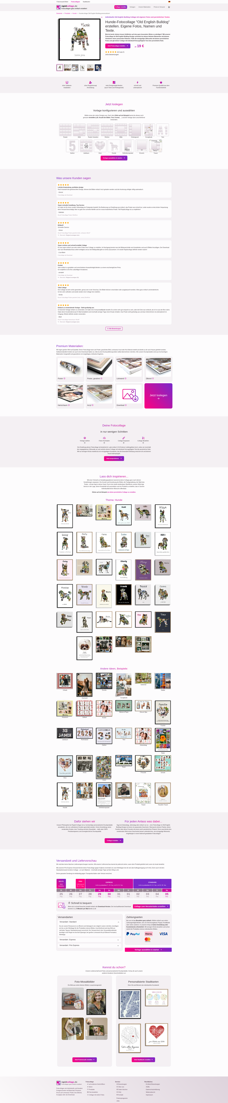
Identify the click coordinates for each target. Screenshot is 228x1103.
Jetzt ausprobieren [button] (112, 458)
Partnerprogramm (122, 1098)
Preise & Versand (159, 7)
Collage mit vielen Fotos (96, 1095)
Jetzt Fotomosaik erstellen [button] (84, 1059)
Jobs (118, 1101)
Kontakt (120, 1095)
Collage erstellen (120, 7)
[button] (59, 67)
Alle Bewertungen (115, 328)
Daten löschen (122, 1089)
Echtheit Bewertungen (153, 1084)
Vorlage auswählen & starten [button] (113, 158)
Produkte (92, 1089)
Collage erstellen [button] (113, 840)
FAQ (119, 1092)
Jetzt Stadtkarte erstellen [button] (142, 1059)
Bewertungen (122, 1084)
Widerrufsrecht (150, 1092)
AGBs (148, 1087)
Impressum (149, 1095)
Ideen (90, 1087)
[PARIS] (142, 145)
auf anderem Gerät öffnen (97, 1084)
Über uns (121, 1087)
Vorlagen (132, 7)
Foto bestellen (93, 1092)
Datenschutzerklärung (153, 1089)
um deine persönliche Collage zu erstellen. (121, 492)
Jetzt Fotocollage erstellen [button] (116, 46)
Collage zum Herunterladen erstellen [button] (150, 906)
